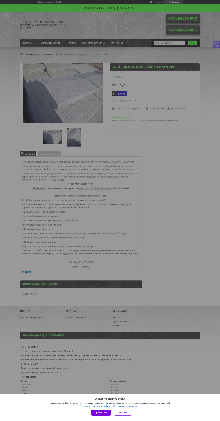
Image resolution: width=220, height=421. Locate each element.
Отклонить (123, 413)
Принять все (101, 413)
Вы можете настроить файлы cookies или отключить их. (109, 406)
